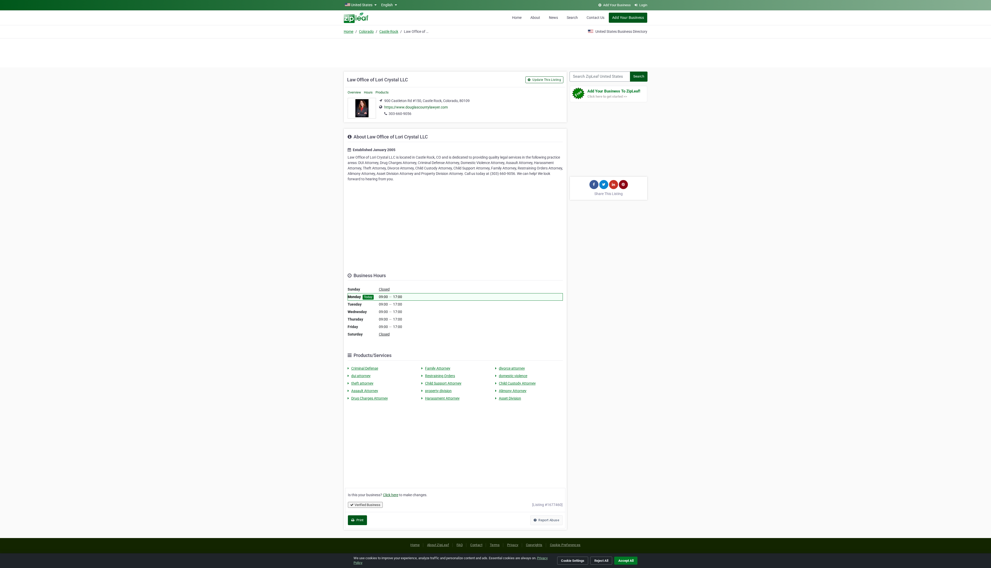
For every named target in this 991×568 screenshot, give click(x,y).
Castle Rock (388, 31)
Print (359, 520)
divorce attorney (512, 368)
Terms (495, 545)
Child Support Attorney (443, 383)
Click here (390, 495)
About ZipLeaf (438, 545)
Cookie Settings (572, 561)
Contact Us (595, 17)
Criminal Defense (364, 368)
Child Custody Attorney (517, 383)
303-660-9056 (400, 114)
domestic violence (513, 376)
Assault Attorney (364, 391)
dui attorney (361, 376)
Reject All (601, 561)
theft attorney (362, 383)
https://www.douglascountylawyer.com (416, 107)
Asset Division (510, 398)
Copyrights (534, 545)
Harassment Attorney (442, 398)
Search (572, 17)
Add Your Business (628, 17)
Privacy (512, 545)
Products (382, 92)
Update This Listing (546, 80)
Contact (476, 545)
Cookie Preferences (565, 545)
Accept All (626, 561)
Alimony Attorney (512, 391)
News (553, 17)
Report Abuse (548, 520)
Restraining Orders (440, 376)
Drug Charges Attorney (369, 398)
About (535, 17)
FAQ (460, 545)
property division (438, 391)
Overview (354, 92)
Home (517, 17)
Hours (368, 92)
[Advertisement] (495, 52)
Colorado (366, 31)
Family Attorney (437, 368)
